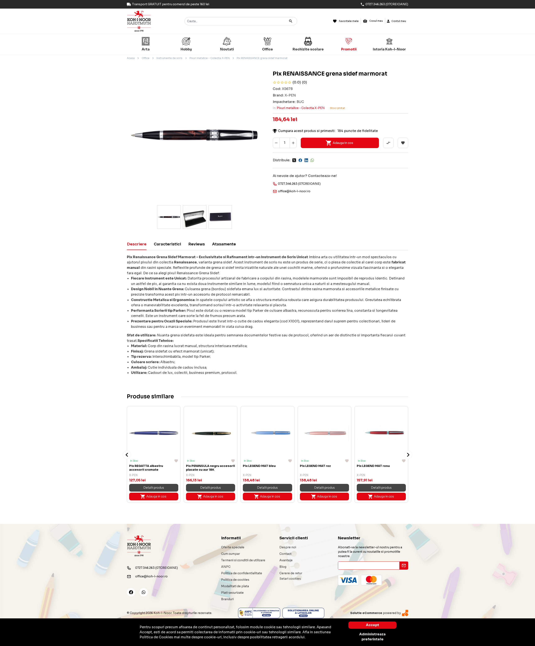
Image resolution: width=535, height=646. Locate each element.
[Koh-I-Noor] (139, 21)
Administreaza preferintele (372, 636)
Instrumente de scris (169, 58)
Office (145, 58)
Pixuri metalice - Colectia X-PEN (210, 58)
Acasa (131, 58)
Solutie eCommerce (366, 613)
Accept (372, 625)
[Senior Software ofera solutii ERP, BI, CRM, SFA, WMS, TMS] (405, 613)
